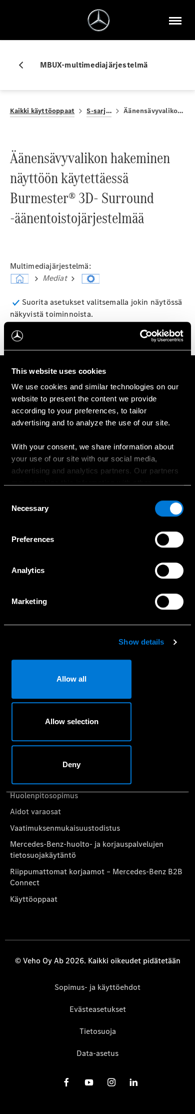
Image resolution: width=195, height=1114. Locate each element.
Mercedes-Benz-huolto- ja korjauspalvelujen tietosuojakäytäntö (87, 849)
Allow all (71, 679)
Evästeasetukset (98, 1009)
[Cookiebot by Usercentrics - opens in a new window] (140, 335)
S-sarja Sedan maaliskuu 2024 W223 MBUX (99, 111)
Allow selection (71, 721)
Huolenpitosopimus (44, 795)
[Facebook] (66, 1081)
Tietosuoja (98, 1031)
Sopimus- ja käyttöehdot (97, 987)
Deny (71, 764)
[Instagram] (112, 1081)
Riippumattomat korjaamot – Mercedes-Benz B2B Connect (96, 877)
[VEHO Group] (99, 20)
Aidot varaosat (35, 811)
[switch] (169, 539)
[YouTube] (89, 1081)
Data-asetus (97, 1053)
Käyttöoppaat (34, 899)
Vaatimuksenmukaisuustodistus (65, 828)
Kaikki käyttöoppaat (42, 111)
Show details (141, 642)
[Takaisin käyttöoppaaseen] (25, 65)
